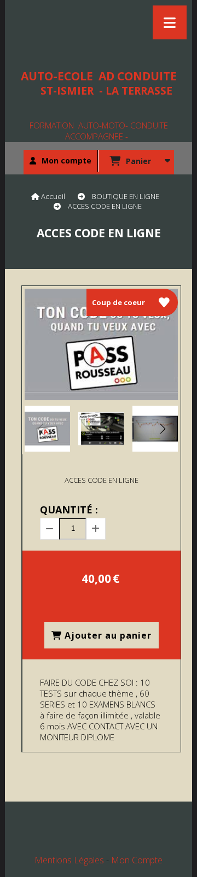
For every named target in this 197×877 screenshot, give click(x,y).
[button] (162, 428)
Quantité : (69, 509)
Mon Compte (137, 860)
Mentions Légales (69, 860)
